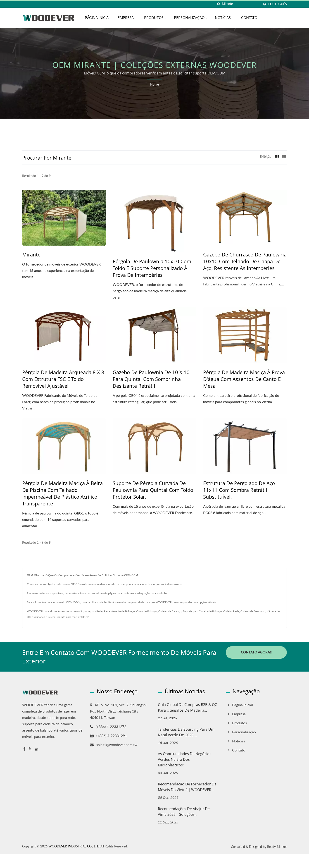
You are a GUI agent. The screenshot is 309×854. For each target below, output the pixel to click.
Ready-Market (277, 847)
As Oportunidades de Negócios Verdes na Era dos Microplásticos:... (184, 759)
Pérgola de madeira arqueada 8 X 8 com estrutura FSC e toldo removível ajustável (63, 379)
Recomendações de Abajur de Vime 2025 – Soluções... (184, 811)
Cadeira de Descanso (252, 611)
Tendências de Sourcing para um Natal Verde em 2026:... (186, 732)
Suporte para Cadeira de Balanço (202, 611)
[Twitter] (30, 749)
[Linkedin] (36, 749)
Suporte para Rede (91, 611)
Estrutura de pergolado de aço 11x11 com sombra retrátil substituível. (239, 490)
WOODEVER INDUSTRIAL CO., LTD (74, 846)
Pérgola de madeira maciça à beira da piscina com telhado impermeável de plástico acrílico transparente (62, 493)
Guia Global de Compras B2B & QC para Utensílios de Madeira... (187, 707)
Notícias (223, 17)
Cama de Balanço (146, 611)
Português (277, 4)
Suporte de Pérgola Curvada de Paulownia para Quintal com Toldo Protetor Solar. (153, 490)
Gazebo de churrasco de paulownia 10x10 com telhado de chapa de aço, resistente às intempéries (245, 261)
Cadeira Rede (231, 611)
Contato (249, 17)
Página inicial (97, 17)
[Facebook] (24, 749)
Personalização (189, 17)
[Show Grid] (277, 157)
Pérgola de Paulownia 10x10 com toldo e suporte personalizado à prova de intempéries (152, 268)
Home (154, 84)
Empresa (126, 17)
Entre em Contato (54, 617)
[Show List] (284, 157)
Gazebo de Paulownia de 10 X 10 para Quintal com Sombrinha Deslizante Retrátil (151, 379)
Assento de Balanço (123, 611)
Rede (107, 611)
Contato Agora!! (256, 652)
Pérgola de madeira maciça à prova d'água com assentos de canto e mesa (244, 379)
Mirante (31, 254)
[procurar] (218, 4)
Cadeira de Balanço (169, 611)
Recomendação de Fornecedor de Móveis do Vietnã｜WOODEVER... (187, 787)
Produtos (154, 17)
